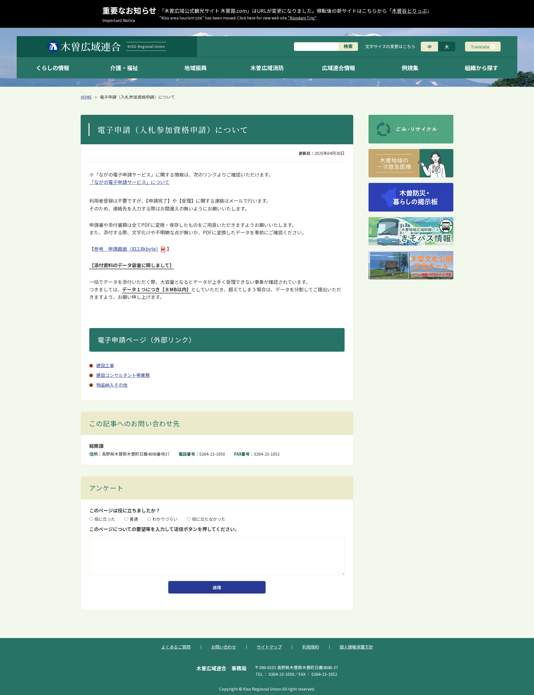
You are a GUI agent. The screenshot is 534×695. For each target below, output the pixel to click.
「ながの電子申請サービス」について (129, 181)
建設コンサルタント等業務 (123, 375)
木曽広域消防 (267, 68)
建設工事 (105, 365)
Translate (480, 46)
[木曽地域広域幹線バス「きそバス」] (411, 231)
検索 (348, 46)
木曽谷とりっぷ (409, 10)
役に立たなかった (208, 519)
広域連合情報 (338, 68)
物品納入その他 (111, 384)
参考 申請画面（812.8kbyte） (126, 248)
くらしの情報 (52, 68)
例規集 (410, 68)
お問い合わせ (223, 647)
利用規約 (310, 647)
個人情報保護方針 (356, 647)
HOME (86, 97)
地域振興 (195, 68)
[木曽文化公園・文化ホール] (411, 265)
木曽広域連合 (113, 46)
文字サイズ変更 (390, 46)
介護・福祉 (124, 68)
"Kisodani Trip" (302, 18)
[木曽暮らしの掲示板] (411, 197)
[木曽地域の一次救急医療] (411, 163)
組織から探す (481, 68)
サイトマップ (269, 647)
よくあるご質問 (176, 647)
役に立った (104, 519)
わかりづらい (164, 519)
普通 (134, 519)
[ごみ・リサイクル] (411, 129)
